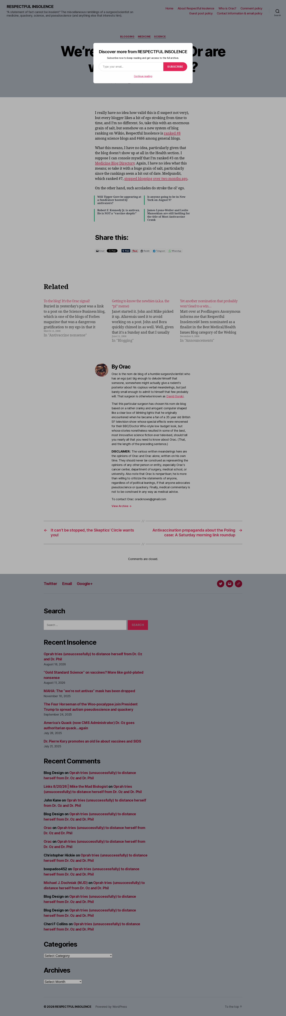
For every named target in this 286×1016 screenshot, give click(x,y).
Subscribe (175, 66)
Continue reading (143, 76)
